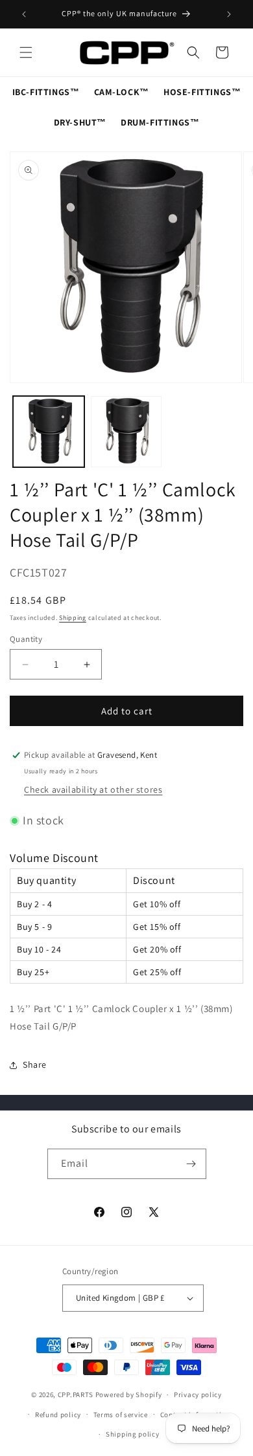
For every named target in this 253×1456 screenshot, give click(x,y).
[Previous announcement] (24, 14)
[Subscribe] (191, 1164)
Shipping (72, 617)
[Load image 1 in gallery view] (48, 431)
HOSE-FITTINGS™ (202, 92)
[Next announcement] (229, 14)
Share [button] (35, 1064)
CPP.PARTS (75, 1394)
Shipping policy (133, 1434)
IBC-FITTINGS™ (46, 92)
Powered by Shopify (128, 1394)
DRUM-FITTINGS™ (160, 122)
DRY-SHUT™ (80, 122)
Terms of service (120, 1414)
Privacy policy (198, 1394)
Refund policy (58, 1414)
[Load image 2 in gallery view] (126, 431)
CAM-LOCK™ (121, 92)
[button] (26, 52)
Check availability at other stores (93, 789)
